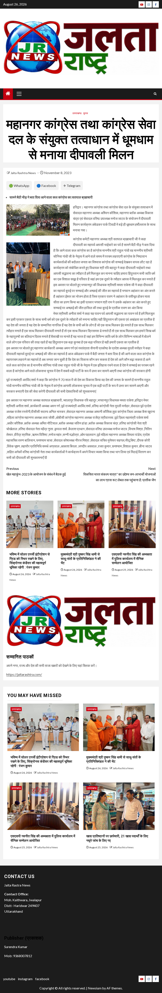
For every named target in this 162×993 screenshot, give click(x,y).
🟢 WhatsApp (19, 186)
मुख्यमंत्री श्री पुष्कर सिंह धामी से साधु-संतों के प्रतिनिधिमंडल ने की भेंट (81, 558)
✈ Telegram (71, 186)
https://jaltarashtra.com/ (24, 674)
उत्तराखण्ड (76, 113)
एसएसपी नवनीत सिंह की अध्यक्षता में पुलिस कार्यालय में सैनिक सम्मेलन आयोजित (132, 558)
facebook (42, 979)
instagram (25, 979)
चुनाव (85, 113)
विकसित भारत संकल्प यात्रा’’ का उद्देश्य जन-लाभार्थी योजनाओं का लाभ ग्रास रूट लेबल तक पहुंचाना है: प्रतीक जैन (119, 474)
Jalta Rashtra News (23, 173)
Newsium (94, 988)
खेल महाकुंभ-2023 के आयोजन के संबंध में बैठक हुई (36, 471)
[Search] (155, 94)
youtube (9, 979)
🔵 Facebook (46, 186)
